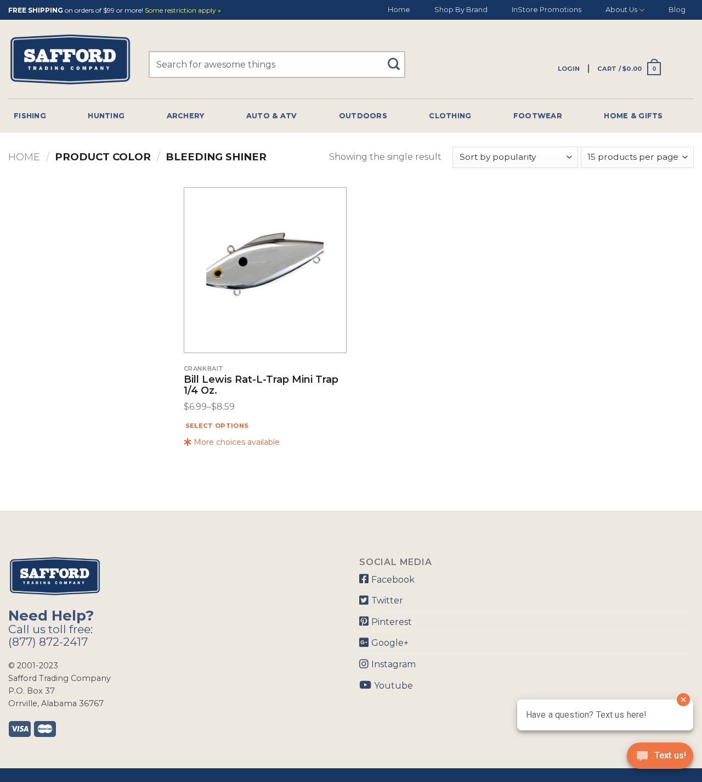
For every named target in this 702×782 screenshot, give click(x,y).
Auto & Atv (271, 115)
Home (399, 9)
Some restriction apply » (183, 11)
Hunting (106, 115)
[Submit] (397, 59)
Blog (677, 9)
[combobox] (277, 64)
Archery (186, 115)
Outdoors (363, 115)
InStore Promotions (546, 9)
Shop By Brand (461, 9)
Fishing (30, 115)
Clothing (450, 115)
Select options (217, 425)
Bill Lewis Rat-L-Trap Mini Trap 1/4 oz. (261, 385)
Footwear (537, 115)
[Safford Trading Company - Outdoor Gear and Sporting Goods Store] (70, 59)
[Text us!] (660, 759)
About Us (621, 9)
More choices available (235, 442)
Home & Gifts (633, 115)
